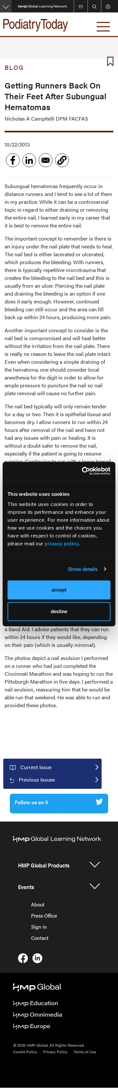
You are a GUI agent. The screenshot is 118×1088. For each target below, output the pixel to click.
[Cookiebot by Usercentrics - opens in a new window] (83, 471)
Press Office (44, 915)
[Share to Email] (45, 160)
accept (59, 590)
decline (59, 611)
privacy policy (62, 543)
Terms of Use (84, 1052)
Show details (83, 569)
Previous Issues (37, 779)
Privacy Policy (55, 1052)
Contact (40, 938)
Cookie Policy (25, 1052)
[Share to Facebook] (13, 160)
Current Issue (35, 767)
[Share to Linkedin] (29, 160)
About (38, 904)
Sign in (39, 926)
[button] (62, 160)
